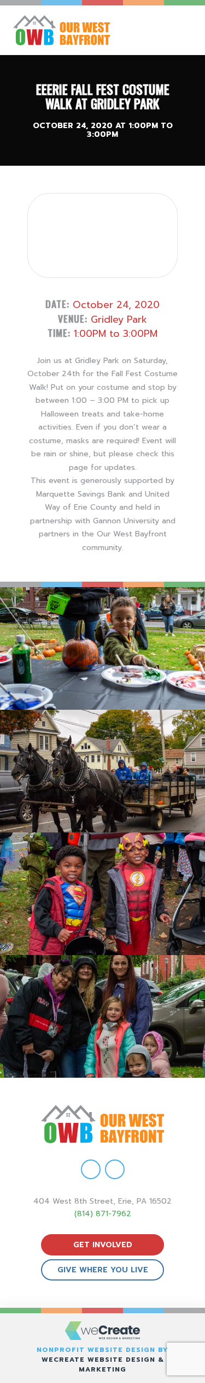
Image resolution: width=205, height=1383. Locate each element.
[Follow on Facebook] (91, 1169)
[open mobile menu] (186, 30)
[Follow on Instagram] (115, 1169)
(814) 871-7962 (102, 1213)
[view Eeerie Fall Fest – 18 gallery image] (102, 648)
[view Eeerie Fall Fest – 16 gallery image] (102, 893)
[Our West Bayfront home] (75, 30)
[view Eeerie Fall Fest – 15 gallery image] (102, 1016)
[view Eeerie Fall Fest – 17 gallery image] (102, 771)
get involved (102, 1245)
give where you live (102, 1270)
